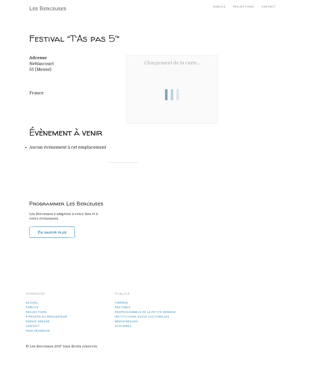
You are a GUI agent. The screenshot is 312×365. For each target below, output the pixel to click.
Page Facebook (38, 330)
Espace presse (38, 321)
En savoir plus (52, 232)
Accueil (32, 302)
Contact (268, 6)
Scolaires (123, 326)
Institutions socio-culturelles (142, 316)
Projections (243, 6)
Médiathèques (126, 321)
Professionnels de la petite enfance (145, 312)
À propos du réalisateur (46, 316)
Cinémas (121, 302)
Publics (219, 6)
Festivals (122, 307)
